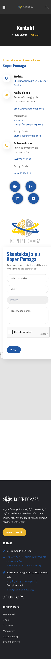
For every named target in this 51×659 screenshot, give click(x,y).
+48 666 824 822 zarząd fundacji (24, 565)
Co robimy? (8, 625)
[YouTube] (22, 597)
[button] (47, 7)
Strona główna (19, 34)
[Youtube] (33, 198)
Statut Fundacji (10, 636)
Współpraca (9, 631)
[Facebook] (15, 186)
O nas (6, 619)
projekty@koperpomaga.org (22, 581)
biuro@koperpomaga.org (20, 589)
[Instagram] (31, 186)
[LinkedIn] (17, 198)
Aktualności (9, 614)
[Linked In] (10, 597)
